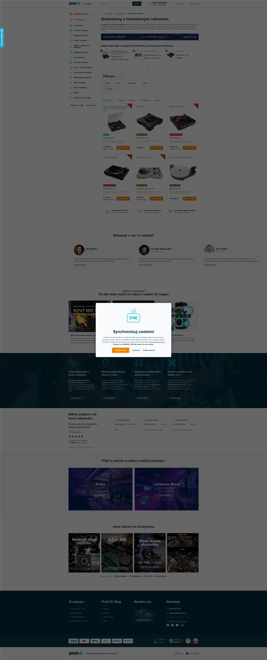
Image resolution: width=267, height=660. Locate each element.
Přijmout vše (120, 350)
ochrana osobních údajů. (157, 342)
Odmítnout (136, 350)
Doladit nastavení (149, 350)
